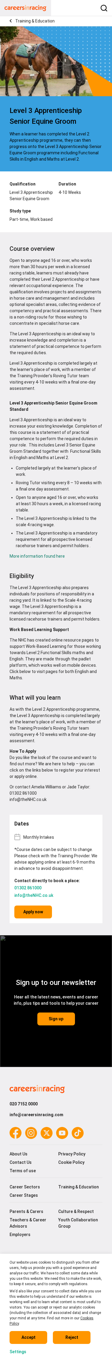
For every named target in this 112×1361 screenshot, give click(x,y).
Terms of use (23, 1170)
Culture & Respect (76, 1211)
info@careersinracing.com (36, 1114)
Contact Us (21, 1162)
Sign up (56, 1018)
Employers (20, 1234)
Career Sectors (25, 1187)
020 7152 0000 (24, 1104)
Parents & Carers (26, 1211)
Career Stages (24, 1195)
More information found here (38, 556)
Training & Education (35, 21)
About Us (18, 1154)
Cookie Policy (71, 1162)
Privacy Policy (71, 1154)
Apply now (33, 911)
